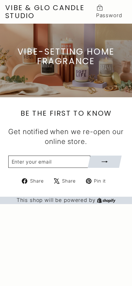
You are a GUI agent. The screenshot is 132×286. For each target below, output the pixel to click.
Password (109, 15)
